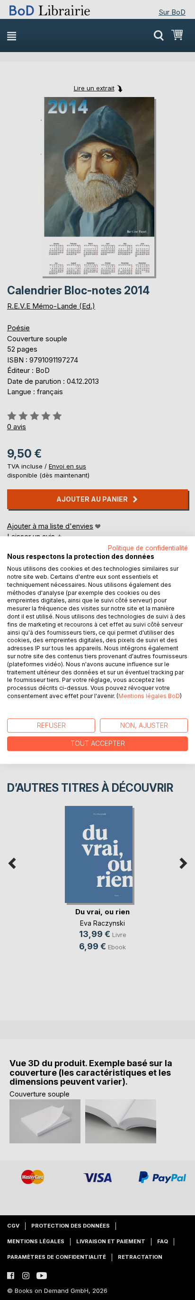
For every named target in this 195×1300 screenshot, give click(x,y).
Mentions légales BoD (149, 695)
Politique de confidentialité (148, 548)
